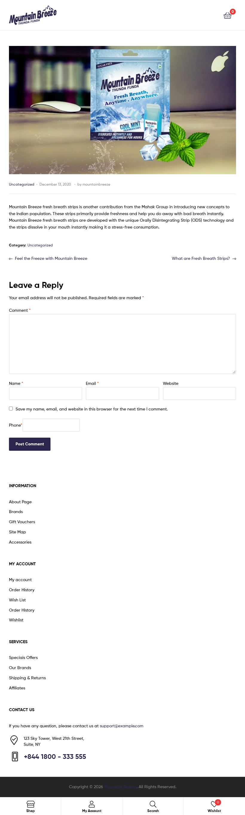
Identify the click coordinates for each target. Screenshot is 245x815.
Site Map (17, 531)
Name (16, 383)
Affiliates (17, 687)
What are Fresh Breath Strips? (201, 258)
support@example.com (121, 725)
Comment (20, 310)
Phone (15, 424)
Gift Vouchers (22, 521)
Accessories (20, 541)
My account (20, 579)
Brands (16, 511)
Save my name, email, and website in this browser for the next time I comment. (92, 408)
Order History (21, 589)
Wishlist (16, 619)
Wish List (17, 599)
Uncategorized (21, 184)
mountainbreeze (96, 184)
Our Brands (20, 667)
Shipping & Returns (27, 677)
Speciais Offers (23, 657)
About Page (20, 501)
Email (92, 383)
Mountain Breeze (120, 786)
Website (170, 383)
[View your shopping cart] (227, 15)
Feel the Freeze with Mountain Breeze (51, 258)
